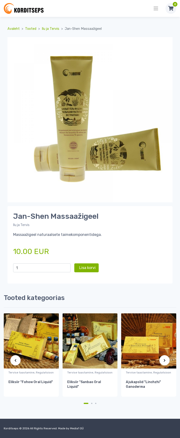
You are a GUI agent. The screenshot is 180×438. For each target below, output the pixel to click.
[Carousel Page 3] (95, 403)
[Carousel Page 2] (91, 403)
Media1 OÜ (77, 428)
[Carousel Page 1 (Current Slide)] (86, 403)
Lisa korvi (87, 267)
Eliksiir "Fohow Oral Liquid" (30, 382)
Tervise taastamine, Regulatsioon (31, 372)
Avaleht (14, 29)
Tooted (30, 29)
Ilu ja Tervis (50, 29)
